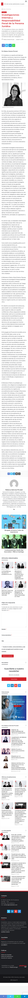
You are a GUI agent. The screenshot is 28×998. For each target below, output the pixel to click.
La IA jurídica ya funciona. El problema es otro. (7, 573)
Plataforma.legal (14, 967)
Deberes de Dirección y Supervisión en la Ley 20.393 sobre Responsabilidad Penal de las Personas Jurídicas (18, 766)
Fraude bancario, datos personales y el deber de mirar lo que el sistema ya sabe (7, 813)
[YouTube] (15, 685)
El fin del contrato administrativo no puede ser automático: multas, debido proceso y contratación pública (7, 793)
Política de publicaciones (7, 956)
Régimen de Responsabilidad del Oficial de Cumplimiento (18, 731)
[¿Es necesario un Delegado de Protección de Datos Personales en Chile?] (20, 584)
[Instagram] (19, 685)
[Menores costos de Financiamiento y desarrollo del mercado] (7, 584)
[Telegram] (24, 996)
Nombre (4, 629)
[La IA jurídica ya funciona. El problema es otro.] (7, 565)
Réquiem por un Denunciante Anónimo (17, 756)
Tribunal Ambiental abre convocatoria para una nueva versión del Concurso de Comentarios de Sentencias (18, 880)
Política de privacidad (6, 954)
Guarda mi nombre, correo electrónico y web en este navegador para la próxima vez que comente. (13, 649)
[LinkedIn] (10, 45)
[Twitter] (6, 45)
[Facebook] (3, 45)
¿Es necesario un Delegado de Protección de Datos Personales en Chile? (20, 593)
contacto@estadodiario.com (10, 904)
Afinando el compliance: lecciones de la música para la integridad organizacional (19, 575)
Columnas (8, 9)
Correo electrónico (7, 635)
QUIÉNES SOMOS (5, 932)
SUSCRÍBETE (4, 945)
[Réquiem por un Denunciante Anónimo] (6, 758)
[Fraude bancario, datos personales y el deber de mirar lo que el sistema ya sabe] (7, 805)
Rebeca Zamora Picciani (9, 39)
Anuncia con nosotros (6, 958)
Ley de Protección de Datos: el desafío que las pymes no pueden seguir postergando (20, 791)
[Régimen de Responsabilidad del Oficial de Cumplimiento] (6, 732)
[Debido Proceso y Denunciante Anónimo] (6, 751)
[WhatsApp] (13, 45)
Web (3, 641)
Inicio (4, 9)
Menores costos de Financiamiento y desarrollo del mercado (7, 593)
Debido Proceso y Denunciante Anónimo (17, 749)
